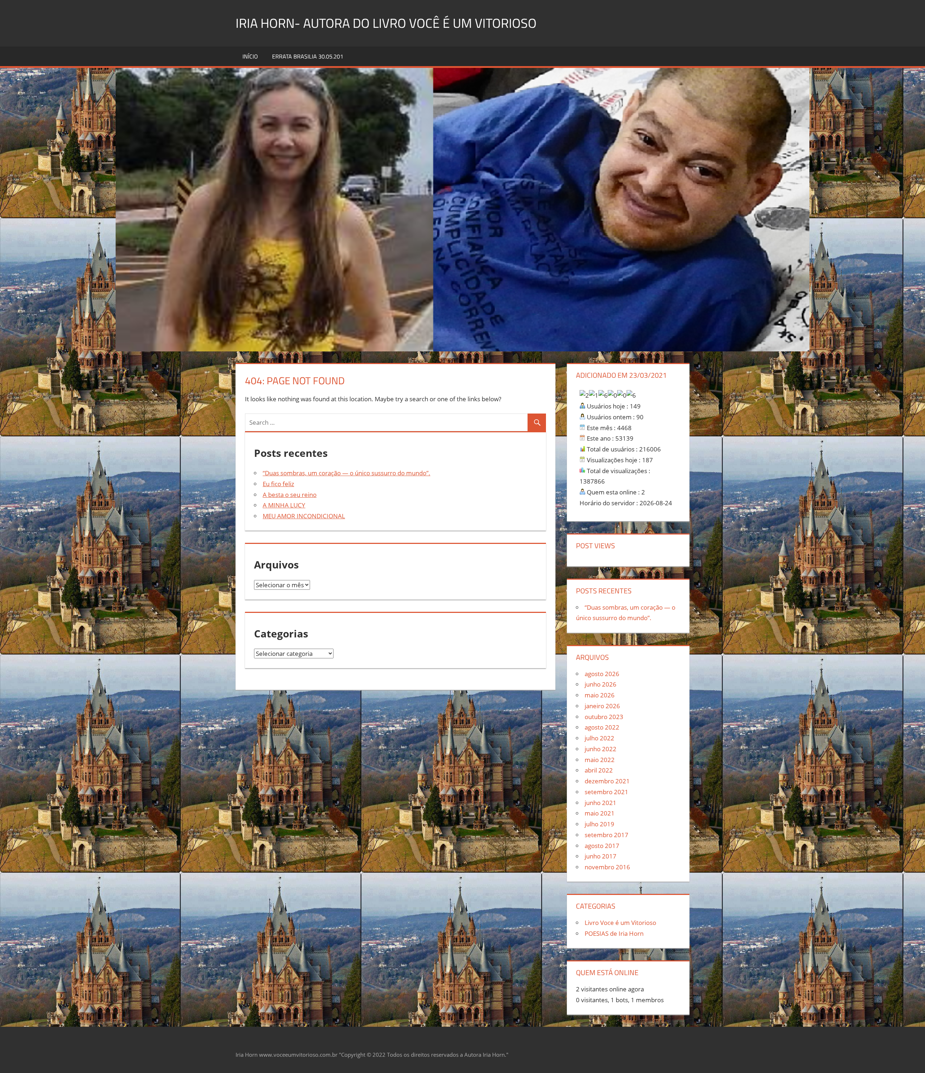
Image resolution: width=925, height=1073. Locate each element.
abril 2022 (599, 770)
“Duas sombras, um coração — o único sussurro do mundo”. (346, 473)
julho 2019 (599, 824)
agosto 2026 (602, 674)
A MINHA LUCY (284, 505)
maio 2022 (600, 760)
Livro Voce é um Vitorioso (620, 922)
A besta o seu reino (290, 494)
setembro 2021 (606, 792)
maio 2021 (600, 813)
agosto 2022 (602, 727)
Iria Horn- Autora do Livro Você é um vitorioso (386, 23)
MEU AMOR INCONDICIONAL (304, 516)
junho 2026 (600, 684)
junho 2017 (600, 856)
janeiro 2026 (602, 706)
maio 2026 (600, 695)
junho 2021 (600, 803)
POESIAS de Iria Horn (614, 933)
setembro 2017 (606, 835)
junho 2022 (600, 749)
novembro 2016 (607, 867)
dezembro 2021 (607, 781)
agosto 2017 (602, 845)
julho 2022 (599, 738)
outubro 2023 (604, 717)
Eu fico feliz (278, 484)
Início (250, 56)
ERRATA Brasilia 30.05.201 (307, 56)
